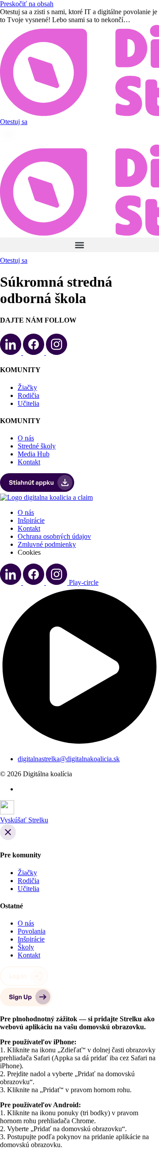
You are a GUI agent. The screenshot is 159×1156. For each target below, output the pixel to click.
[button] (79, 244)
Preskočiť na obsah (26, 4)
